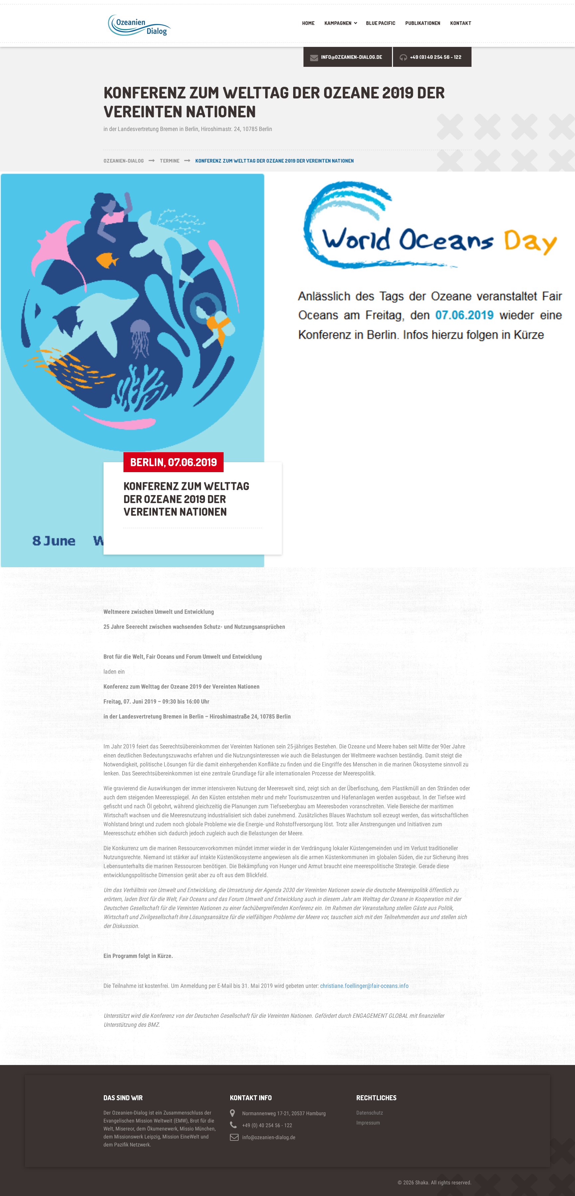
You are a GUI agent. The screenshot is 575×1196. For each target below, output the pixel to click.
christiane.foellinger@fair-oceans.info (364, 985)
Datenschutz (369, 1113)
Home (308, 23)
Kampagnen (337, 23)
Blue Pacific (380, 23)
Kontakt (461, 23)
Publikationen (422, 23)
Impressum (368, 1123)
